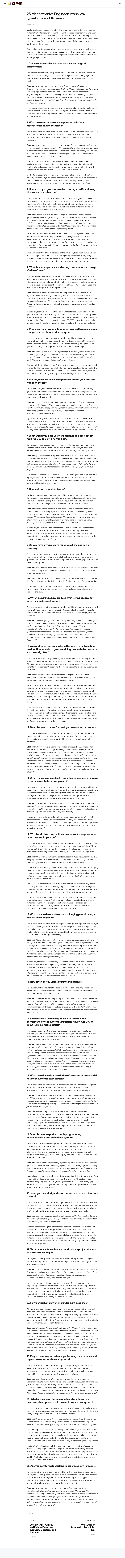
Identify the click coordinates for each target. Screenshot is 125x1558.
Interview (32, 1520)
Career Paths (91, 1520)
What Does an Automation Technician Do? (82, 1527)
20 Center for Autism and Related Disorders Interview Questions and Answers (43, 1528)
